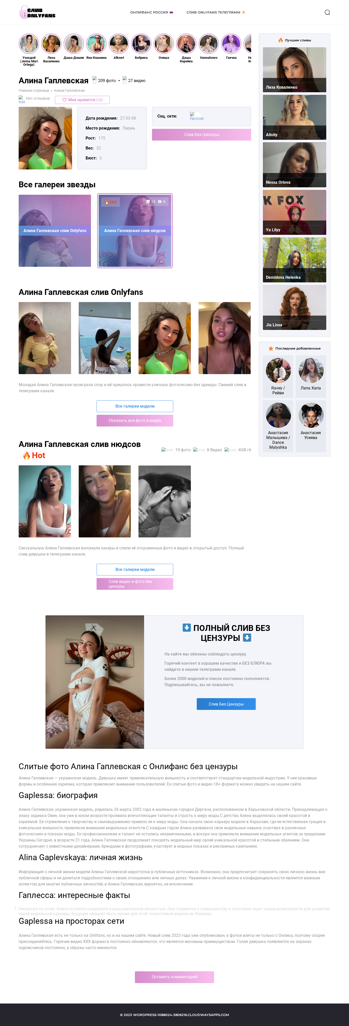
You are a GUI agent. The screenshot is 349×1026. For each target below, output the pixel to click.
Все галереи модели (135, 406)
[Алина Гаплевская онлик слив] (164, 501)
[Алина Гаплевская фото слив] (45, 501)
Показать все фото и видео (135, 420)
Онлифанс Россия (149, 12)
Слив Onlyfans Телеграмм (213, 12)
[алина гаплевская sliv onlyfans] (105, 338)
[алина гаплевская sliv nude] (225, 338)
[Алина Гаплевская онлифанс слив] (105, 501)
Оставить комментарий (174, 976)
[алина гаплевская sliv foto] (45, 338)
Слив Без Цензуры (201, 134)
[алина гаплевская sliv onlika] (164, 338)
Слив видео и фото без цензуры (130, 584)
